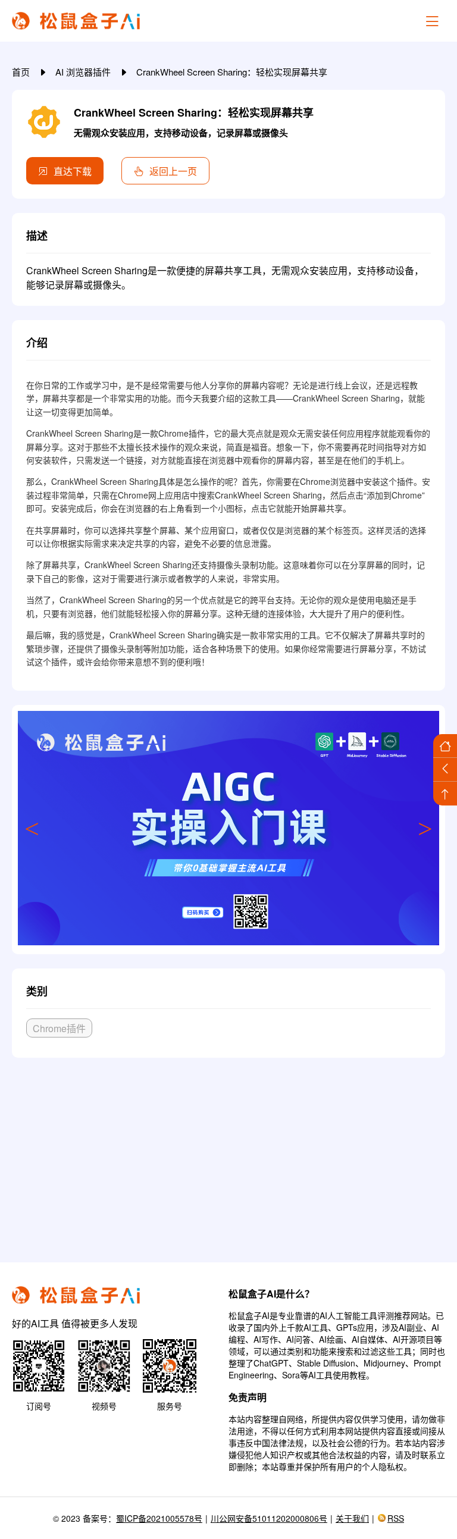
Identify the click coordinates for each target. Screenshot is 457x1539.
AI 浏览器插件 (84, 71)
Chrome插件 (59, 1028)
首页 (22, 71)
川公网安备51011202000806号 (269, 1518)
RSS (395, 1518)
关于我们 (352, 1518)
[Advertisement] (228, 1155)
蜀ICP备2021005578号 (159, 1518)
